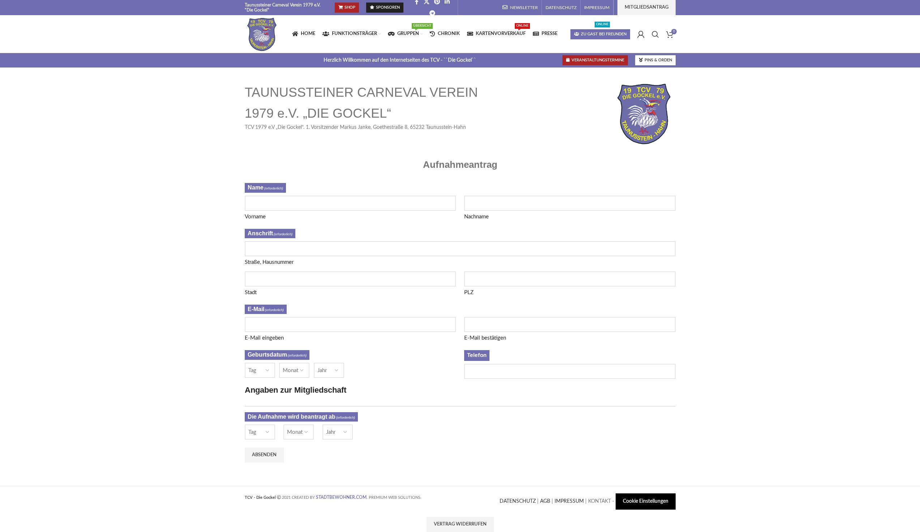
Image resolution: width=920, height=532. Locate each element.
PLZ (469, 292)
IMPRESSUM (569, 501)
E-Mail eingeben (264, 338)
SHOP (350, 7)
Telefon (477, 355)
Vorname (255, 216)
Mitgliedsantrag (646, 7)
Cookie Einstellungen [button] (645, 501)
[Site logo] (262, 33)
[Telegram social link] (432, 13)
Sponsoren (388, 7)
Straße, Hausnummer (269, 262)
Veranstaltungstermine (598, 60)
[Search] (655, 34)
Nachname (476, 216)
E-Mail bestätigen (485, 338)
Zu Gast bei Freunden (603, 34)
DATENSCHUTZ (518, 501)
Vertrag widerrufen (460, 524)
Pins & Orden (658, 60)
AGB (545, 501)
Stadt (251, 292)
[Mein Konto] (641, 34)
